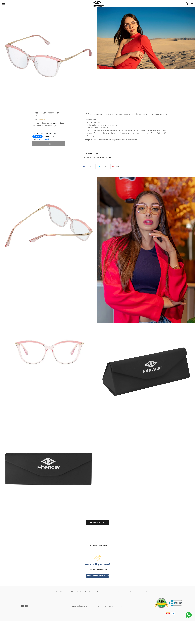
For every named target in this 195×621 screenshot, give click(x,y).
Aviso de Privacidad (60, 592)
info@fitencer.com (116, 606)
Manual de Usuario (145, 592)
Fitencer (89, 606)
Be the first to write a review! (97, 576)
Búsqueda (47, 592)
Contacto (132, 592)
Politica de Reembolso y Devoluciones (82, 592)
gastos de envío (56, 123)
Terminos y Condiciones (118, 592)
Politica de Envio (102, 592)
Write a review (105, 157)
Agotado (49, 144)
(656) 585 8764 (101, 606)
